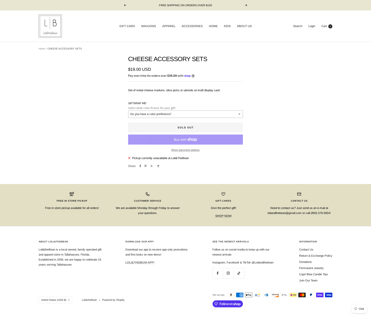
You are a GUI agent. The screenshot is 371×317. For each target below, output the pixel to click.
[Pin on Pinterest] (145, 166)
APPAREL (168, 26)
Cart (326, 26)
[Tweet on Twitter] (151, 166)
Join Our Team (308, 280)
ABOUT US (244, 26)
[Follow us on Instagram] (228, 273)
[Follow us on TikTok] (239, 273)
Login (311, 26)
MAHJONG (148, 26)
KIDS (227, 26)
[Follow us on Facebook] (217, 273)
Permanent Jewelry (311, 268)
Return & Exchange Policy (315, 255)
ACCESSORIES (192, 26)
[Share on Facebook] (140, 166)
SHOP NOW (223, 215)
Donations (305, 261)
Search (297, 26)
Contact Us (306, 249)
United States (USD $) (53, 299)
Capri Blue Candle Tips (313, 274)
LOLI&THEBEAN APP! (139, 262)
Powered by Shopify (113, 299)
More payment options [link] (185, 150)
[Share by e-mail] (158, 166)
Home (42, 48)
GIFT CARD (127, 26)
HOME (213, 26)
